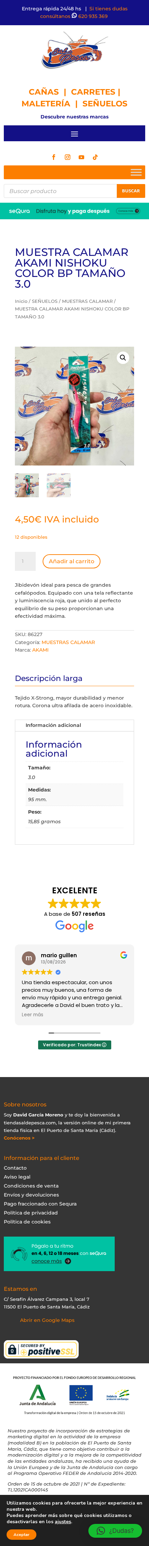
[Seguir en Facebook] (53, 157)
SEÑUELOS (105, 103)
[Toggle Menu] (136, 172)
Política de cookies (27, 1222)
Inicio (21, 301)
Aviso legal (17, 1177)
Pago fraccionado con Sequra (40, 1204)
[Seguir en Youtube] (81, 157)
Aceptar (21, 1534)
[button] (123, 358)
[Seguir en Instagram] (67, 157)
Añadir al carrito (71, 561)
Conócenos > (19, 1138)
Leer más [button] (32, 1015)
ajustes (63, 1522)
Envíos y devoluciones (31, 1195)
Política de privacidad (31, 1213)
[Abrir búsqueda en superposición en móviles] (75, 191)
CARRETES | (95, 92)
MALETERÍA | (51, 103)
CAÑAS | (50, 92)
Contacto (15, 1168)
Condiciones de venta (31, 1186)
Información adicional (53, 725)
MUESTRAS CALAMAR (87, 301)
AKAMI (40, 650)
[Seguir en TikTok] (95, 157)
